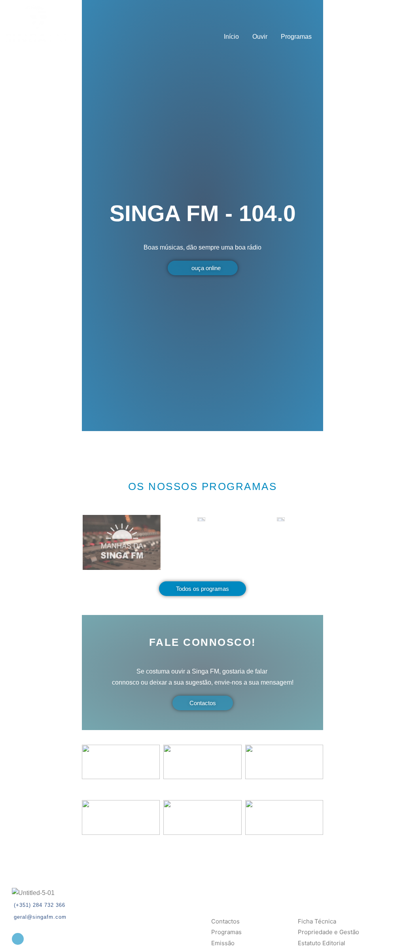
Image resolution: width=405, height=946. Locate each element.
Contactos (339, 36)
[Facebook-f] (18, 939)
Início (231, 36)
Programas (296, 36)
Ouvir (259, 36)
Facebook (381, 36)
